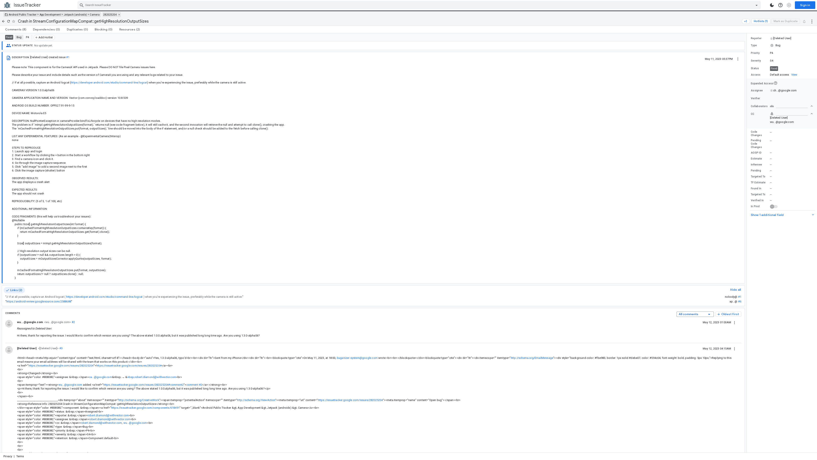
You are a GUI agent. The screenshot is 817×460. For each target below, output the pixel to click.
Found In (756, 188)
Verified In (757, 200)
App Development (50, 14)
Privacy (7, 456)
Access (756, 74)
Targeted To (758, 176)
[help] (780, 5)
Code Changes (756, 133)
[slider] (747, 243)
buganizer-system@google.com (357, 357)
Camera (95, 14)
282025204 (110, 14)
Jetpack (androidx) (75, 14)
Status (755, 68)
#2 (73, 322)
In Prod (755, 206)
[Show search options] (756, 5)
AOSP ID (756, 152)
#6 (739, 301)
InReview (756, 164)
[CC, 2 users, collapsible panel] (791, 114)
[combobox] (419, 5)
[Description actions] (737, 58)
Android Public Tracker (23, 14)
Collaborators (759, 106)
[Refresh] (8, 21)
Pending (756, 170)
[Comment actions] (734, 322)
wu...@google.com (70, 384)
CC (752, 113)
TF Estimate (758, 182)
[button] (48, 348)
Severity (756, 60)
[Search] (81, 5)
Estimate (756, 158)
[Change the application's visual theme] (772, 5)
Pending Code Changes (756, 144)
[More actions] (811, 21)
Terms (20, 456)
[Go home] (3, 21)
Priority (755, 53)
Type (754, 45)
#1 (67, 57)
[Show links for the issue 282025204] (119, 14)
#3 (61, 348)
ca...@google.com (100, 377)
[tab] (16, 29)
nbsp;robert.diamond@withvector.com (151, 377)
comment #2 (194, 384)
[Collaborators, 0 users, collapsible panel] (791, 106)
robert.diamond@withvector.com (108, 415)
